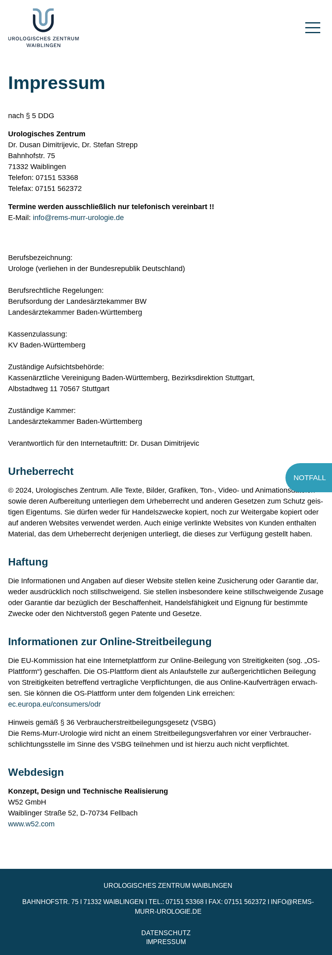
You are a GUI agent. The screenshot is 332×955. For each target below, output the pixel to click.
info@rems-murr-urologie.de (78, 218)
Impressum (166, 941)
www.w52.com (31, 824)
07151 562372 (245, 901)
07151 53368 (185, 901)
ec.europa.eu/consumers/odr (54, 704)
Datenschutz (166, 933)
